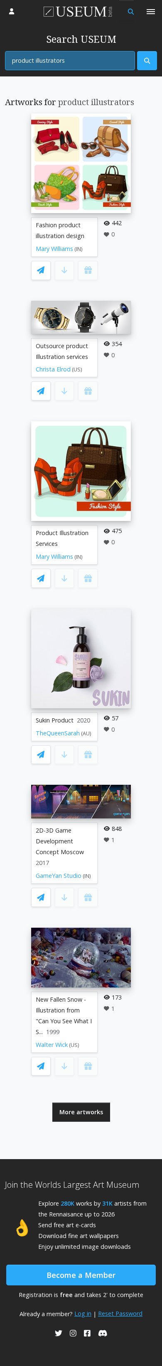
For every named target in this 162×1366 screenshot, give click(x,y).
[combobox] (70, 60)
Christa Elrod (53, 369)
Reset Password (120, 1313)
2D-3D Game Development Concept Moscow (60, 841)
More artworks (81, 1112)
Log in (82, 1313)
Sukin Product (55, 720)
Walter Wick (52, 1045)
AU (86, 733)
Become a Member (81, 1275)
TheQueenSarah (58, 733)
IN (78, 249)
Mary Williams (54, 249)
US (77, 369)
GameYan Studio (58, 876)
